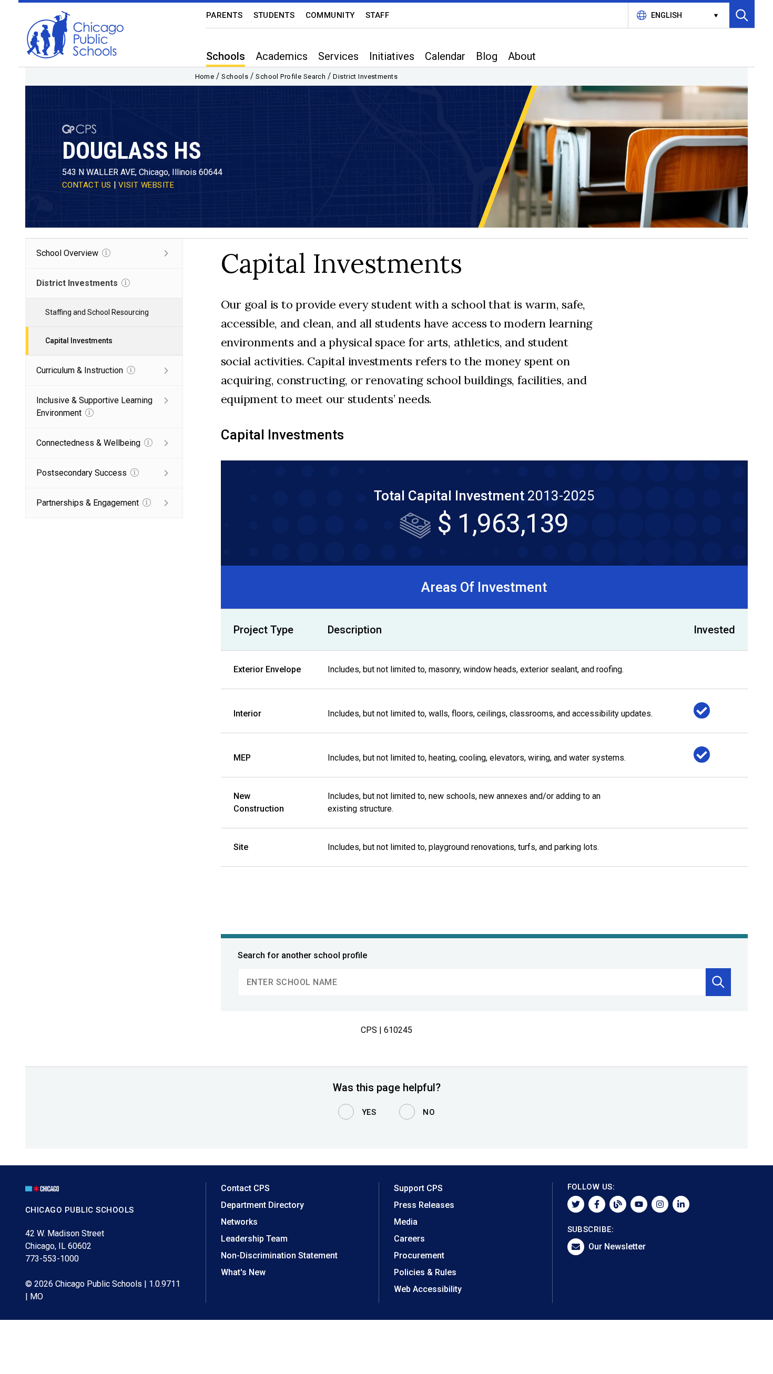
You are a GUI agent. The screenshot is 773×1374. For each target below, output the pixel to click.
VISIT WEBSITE (146, 185)
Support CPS (418, 1188)
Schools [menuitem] (225, 56)
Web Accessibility (428, 1289)
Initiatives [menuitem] (391, 56)
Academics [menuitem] (282, 56)
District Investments (365, 76)
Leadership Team (254, 1239)
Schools (234, 76)
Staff (377, 15)
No (429, 1112)
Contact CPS (245, 1188)
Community (330, 15)
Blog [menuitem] (486, 56)
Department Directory (262, 1205)
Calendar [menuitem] (445, 56)
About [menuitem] (522, 56)
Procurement (419, 1255)
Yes (369, 1112)
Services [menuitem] (338, 56)
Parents (224, 15)
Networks (239, 1222)
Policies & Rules (425, 1272)
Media (406, 1222)
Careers (409, 1239)
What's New (243, 1272)
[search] (472, 982)
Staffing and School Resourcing (97, 312)
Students (274, 15)
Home (205, 76)
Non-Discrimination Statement (279, 1255)
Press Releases (424, 1205)
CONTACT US (86, 185)
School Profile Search (291, 76)
